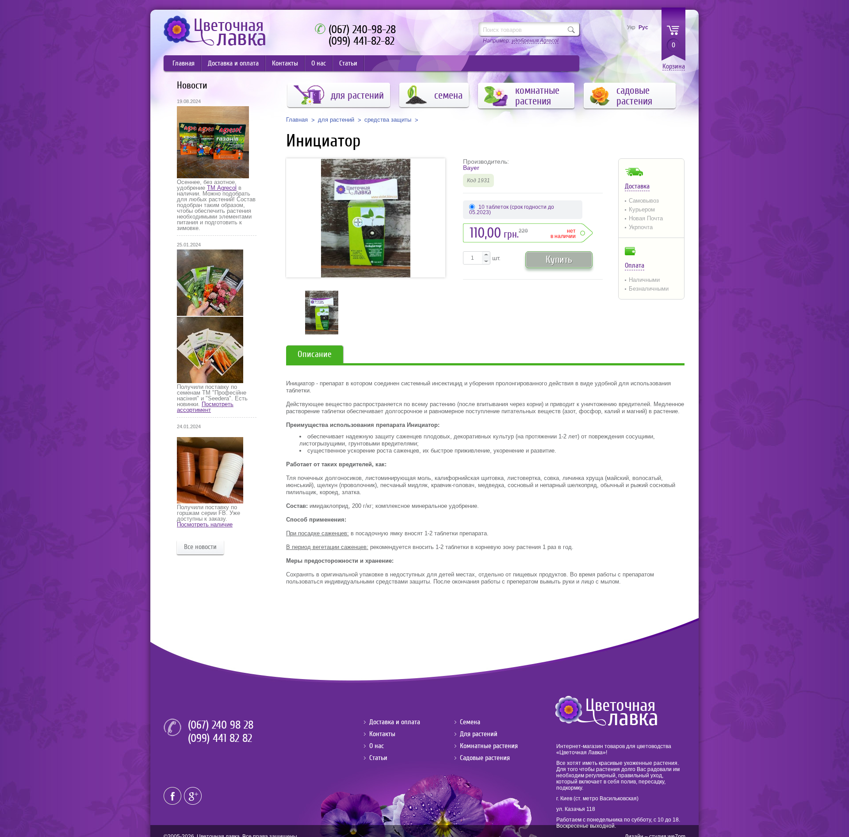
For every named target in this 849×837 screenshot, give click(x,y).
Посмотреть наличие (205, 524)
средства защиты (387, 120)
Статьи (348, 63)
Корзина (673, 66)
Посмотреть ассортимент (205, 407)
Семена (470, 722)
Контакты (285, 63)
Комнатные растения (489, 746)
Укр (631, 27)
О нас (318, 63)
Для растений (478, 734)
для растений (336, 120)
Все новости (200, 547)
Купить (559, 259)
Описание (315, 354)
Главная (183, 63)
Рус (643, 27)
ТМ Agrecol (222, 187)
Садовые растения (485, 758)
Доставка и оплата (233, 63)
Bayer (471, 167)
